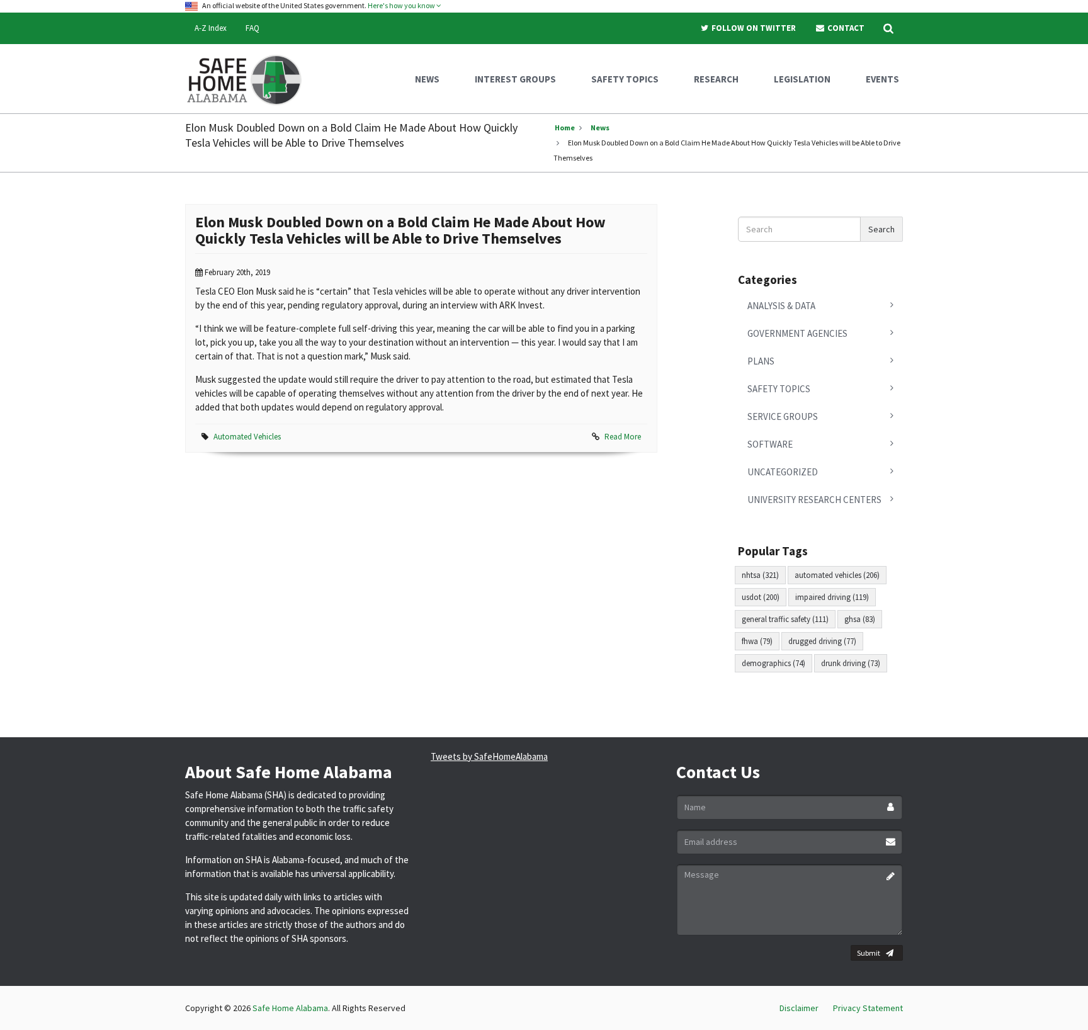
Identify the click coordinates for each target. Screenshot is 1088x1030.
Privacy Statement (868, 1008)
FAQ (252, 28)
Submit (868, 953)
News (600, 127)
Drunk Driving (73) (850, 663)
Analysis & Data (781, 306)
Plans (760, 361)
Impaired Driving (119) (832, 597)
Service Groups (782, 416)
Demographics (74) (773, 663)
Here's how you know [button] (402, 5)
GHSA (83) (859, 619)
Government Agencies (797, 333)
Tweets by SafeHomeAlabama (489, 756)
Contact (844, 28)
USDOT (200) (760, 597)
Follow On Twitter (753, 28)
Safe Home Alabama (290, 1008)
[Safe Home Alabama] (249, 79)
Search (881, 229)
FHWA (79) (757, 641)
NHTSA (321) (760, 575)
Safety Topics (778, 389)
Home (565, 127)
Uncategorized (782, 472)
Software (770, 444)
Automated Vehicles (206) (837, 575)
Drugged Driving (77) (822, 641)
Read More (622, 436)
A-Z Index (211, 28)
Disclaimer (799, 1008)
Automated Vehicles (247, 436)
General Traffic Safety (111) (785, 619)
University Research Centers (814, 500)
